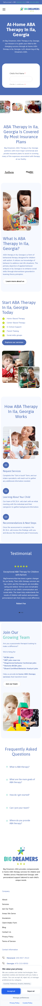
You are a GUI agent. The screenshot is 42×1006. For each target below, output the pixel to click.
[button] (9, 9)
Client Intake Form (9, 923)
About (4, 899)
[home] (30, 9)
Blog (4, 927)
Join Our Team (7, 909)
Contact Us (6, 932)
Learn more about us (15, 281)
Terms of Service (9, 941)
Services (5, 904)
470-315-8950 (34, 2)
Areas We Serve (9, 913)
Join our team (12, 684)
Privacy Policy (7, 936)
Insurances (6, 918)
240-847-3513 (21, 2)
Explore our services (14, 342)
